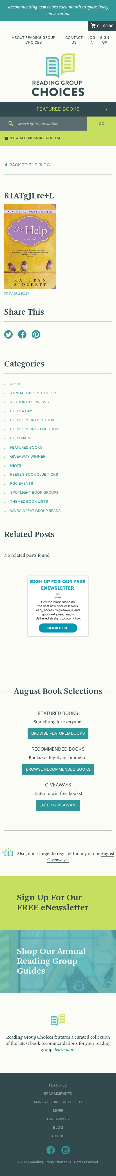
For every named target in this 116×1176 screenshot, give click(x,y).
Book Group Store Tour (34, 429)
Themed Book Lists (29, 501)
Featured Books (26, 447)
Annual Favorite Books (33, 393)
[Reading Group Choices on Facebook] (50, 1150)
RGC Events (21, 483)
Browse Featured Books (58, 733)
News (15, 465)
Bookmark (20, 438)
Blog (58, 1127)
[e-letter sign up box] (58, 605)
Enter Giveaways (58, 805)
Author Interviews (29, 402)
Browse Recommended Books (58, 769)
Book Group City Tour (32, 420)
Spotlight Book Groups (34, 492)
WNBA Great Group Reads (35, 511)
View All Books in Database (35, 138)
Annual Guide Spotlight (58, 1102)
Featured (58, 1085)
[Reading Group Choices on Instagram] (65, 1150)
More (58, 1110)
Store (58, 1136)
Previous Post (16, 294)
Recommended (58, 1093)
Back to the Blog (29, 165)
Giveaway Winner (27, 456)
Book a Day (21, 411)
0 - (105, 26)
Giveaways (58, 1119)
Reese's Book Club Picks (34, 474)
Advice (17, 384)
